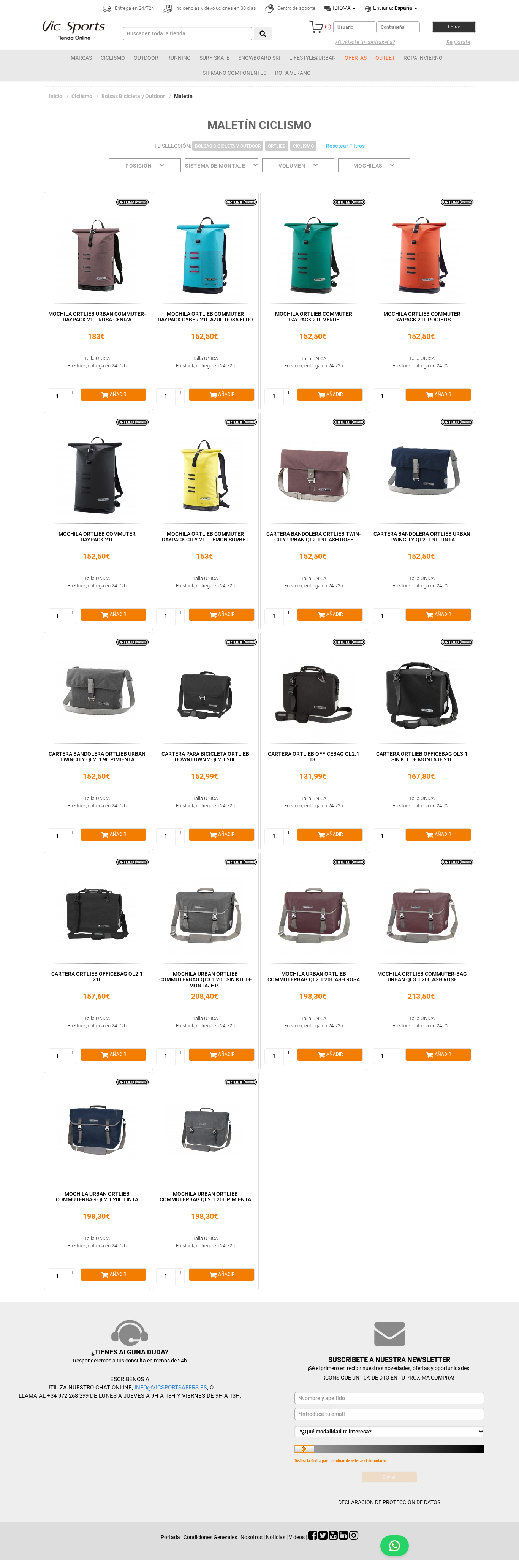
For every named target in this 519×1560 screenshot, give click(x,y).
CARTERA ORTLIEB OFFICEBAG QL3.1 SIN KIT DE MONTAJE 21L (422, 757)
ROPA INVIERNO (423, 58)
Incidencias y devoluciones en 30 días (215, 8)
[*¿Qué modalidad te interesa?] (389, 1431)
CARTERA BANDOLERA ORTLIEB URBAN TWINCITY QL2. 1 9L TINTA (421, 537)
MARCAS (81, 58)
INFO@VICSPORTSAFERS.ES (170, 1387)
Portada (170, 1537)
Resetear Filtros (345, 146)
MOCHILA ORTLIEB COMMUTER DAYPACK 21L (97, 537)
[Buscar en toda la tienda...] (263, 33)
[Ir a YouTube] (333, 1537)
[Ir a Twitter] (323, 1537)
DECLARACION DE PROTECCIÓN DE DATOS (389, 1502)
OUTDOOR (146, 58)
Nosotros (252, 1537)
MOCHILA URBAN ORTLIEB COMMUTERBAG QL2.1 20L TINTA (97, 1196)
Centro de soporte (295, 8)
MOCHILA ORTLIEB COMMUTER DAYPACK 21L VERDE (313, 317)
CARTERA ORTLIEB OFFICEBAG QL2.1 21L (97, 977)
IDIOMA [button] (342, 8)
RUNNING (179, 58)
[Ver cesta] (316, 27)
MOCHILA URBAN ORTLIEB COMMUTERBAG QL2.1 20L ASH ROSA (313, 977)
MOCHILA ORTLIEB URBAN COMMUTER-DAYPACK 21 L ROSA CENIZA (97, 317)
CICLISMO (113, 58)
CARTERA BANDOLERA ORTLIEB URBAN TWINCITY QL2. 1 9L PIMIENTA (97, 757)
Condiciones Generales (210, 1537)
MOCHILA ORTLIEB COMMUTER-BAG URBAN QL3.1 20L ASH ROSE (422, 977)
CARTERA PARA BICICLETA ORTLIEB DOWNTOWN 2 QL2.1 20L (205, 757)
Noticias (275, 1537)
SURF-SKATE (214, 58)
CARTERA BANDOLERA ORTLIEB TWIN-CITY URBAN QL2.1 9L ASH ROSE (313, 537)
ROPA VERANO (293, 73)
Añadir (117, 394)
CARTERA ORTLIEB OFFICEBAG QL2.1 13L (313, 757)
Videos (297, 1537)
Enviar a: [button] (392, 8)
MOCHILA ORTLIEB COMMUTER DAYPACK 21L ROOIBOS (421, 317)
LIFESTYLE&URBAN (312, 58)
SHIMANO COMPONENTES (234, 73)
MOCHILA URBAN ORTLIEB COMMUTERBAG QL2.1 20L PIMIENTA (205, 1196)
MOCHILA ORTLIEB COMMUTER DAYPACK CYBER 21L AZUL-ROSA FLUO (205, 317)
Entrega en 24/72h (134, 8)
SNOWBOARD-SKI (259, 58)
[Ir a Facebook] (312, 1537)
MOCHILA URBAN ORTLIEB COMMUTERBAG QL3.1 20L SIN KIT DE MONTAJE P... (205, 980)
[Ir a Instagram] (353, 1537)
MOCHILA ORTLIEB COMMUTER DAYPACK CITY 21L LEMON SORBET (205, 537)
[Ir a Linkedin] (343, 1537)
